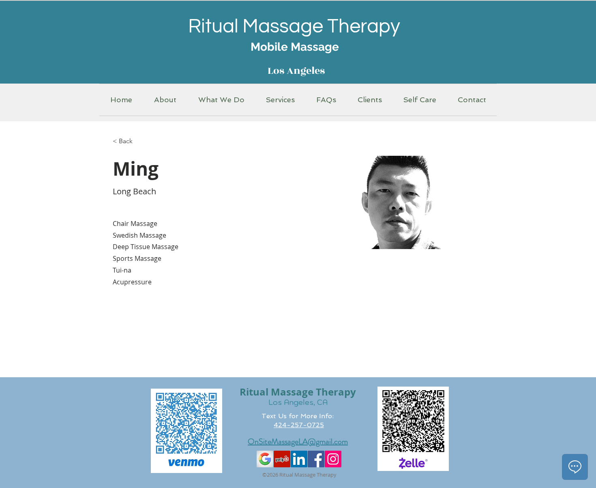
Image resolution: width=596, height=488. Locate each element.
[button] (165, 100)
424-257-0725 (299, 425)
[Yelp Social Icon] (282, 459)
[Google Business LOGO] (265, 459)
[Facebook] (316, 459)
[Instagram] (333, 459)
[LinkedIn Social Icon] (299, 459)
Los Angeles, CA (298, 402)
